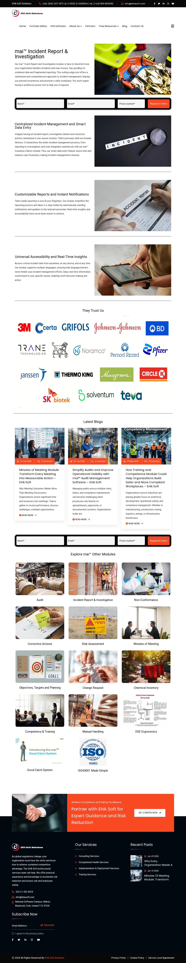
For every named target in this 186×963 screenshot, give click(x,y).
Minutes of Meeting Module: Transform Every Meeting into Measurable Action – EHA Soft (39, 476)
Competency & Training (40, 731)
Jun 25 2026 (153, 856)
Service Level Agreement (161, 957)
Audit (40, 600)
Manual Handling (92, 731)
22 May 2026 (132, 461)
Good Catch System (40, 770)
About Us (74, 26)
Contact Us (137, 26)
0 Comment (47, 461)
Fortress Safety (38, 26)
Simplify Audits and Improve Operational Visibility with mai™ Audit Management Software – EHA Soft (93, 476)
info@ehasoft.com (135, 3)
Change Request (93, 688)
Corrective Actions (40, 644)
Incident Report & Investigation (93, 600)
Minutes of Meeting (146, 644)
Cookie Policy (137, 957)
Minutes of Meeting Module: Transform (156, 877)
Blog (124, 26)
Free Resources (108, 26)
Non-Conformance (146, 600)
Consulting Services (89, 856)
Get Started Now (148, 812)
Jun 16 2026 (153, 871)
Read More (27, 515)
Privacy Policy (118, 957)
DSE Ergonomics (146, 731)
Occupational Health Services (94, 862)
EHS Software (58, 26)
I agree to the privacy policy (29, 933)
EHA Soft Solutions (54, 957)
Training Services (87, 874)
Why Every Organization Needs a (158, 863)
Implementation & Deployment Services (99, 868)
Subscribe (49, 925)
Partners (90, 26)
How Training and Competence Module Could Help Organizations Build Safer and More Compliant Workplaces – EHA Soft (146, 478)
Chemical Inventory (146, 688)
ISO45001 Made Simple (93, 770)
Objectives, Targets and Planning (40, 687)
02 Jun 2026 (79, 461)
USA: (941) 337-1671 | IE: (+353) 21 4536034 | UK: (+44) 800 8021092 (78, 3)
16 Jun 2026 (26, 461)
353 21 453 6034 (24, 891)
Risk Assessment (93, 644)
